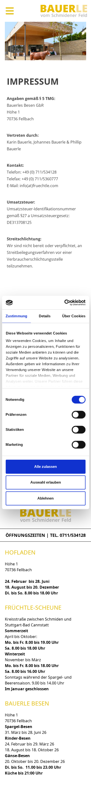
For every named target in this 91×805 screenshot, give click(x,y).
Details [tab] (45, 316)
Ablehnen (45, 498)
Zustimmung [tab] (16, 316)
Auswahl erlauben (45, 482)
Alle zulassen (45, 466)
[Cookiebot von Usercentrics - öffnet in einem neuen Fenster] (64, 302)
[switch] (78, 414)
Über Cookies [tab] (73, 316)
